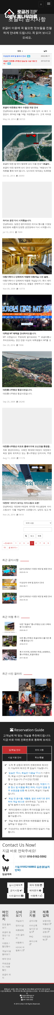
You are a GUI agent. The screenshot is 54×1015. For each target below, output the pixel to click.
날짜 (45, 51)
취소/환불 (39, 757)
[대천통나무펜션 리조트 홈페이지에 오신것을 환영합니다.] (27, 426)
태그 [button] (32, 536)
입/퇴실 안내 (14, 749)
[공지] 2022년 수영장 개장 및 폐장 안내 (36, 596)
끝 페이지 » (13, 547)
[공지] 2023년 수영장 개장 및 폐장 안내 (36, 568)
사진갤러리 (15, 895)
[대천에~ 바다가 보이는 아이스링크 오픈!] (27, 482)
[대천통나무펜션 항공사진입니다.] (27, 369)
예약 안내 (6, 958)
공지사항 (15, 890)
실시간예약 (15, 885)
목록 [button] (39, 536)
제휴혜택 (20, 930)
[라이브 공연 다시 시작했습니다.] (27, 200)
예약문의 (34, 890)
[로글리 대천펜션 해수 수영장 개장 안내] (27, 87)
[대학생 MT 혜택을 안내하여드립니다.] (27, 313)
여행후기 (35, 895)
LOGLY (22, 1004)
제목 (19, 51)
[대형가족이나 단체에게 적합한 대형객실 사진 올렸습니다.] (27, 256)
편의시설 (20, 925)
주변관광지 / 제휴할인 (6, 966)
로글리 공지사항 (27, 19)
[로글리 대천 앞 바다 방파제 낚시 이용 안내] (27, 143)
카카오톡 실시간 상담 (33, 928)
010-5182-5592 (36, 856)
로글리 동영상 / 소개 (6, 935)
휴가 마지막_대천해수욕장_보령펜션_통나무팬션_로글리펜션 (35, 653)
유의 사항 (39, 749)
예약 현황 (35, 885)
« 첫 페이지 (8, 543)
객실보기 (20, 920)
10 (5, 547)
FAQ (31, 936)
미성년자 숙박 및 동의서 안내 (32, 582)
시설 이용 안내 (14, 757)
